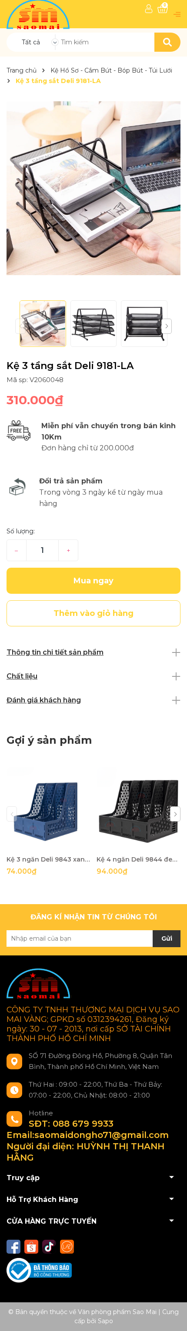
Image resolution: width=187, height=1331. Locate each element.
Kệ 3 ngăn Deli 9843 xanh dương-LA (48, 859)
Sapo (105, 1321)
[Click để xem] (93, 188)
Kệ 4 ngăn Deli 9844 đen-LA (138, 859)
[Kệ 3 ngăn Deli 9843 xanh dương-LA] (48, 809)
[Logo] (39, 13)
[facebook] (13, 1247)
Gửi (166, 938)
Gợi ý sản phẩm (49, 740)
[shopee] (31, 1247)
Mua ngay (93, 581)
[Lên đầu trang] (171, 1315)
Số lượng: (21, 531)
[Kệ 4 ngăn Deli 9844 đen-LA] (138, 809)
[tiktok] (49, 1247)
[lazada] (67, 1247)
